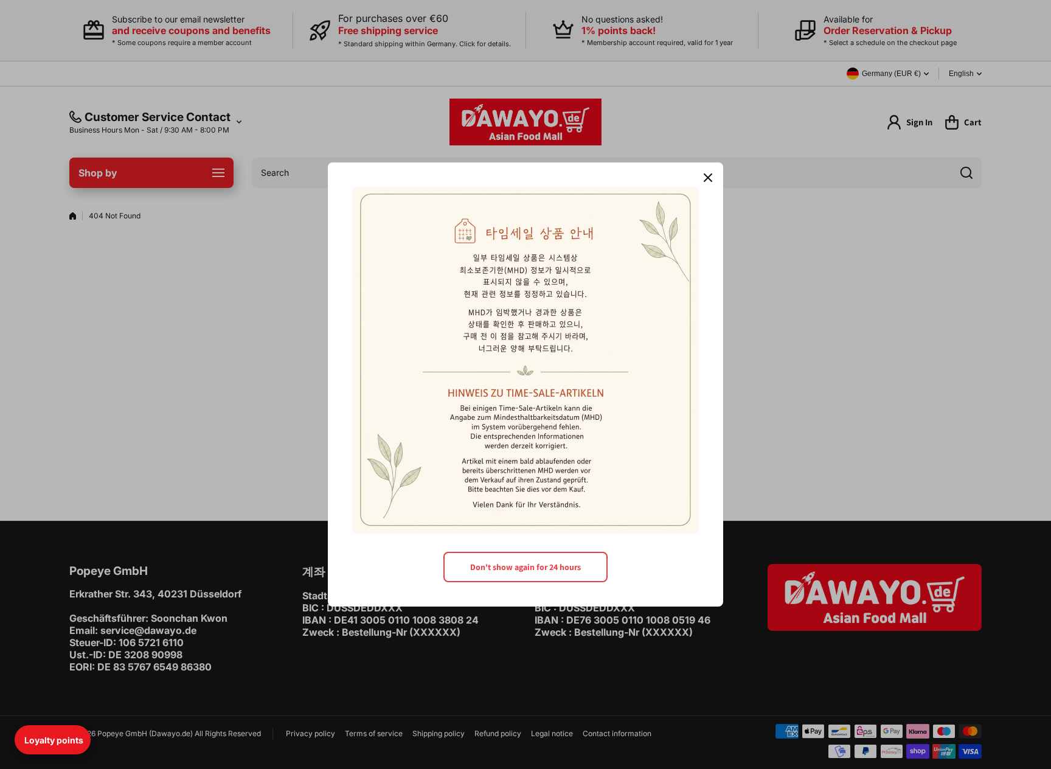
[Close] (708, 177)
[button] (53, 739)
